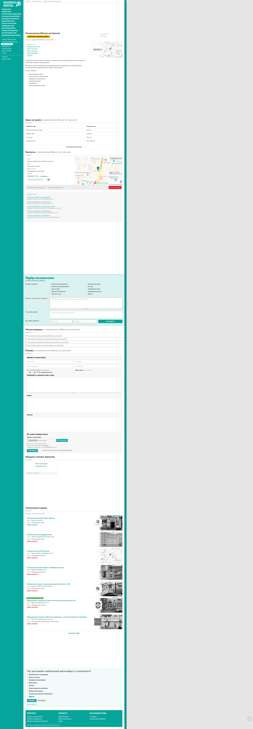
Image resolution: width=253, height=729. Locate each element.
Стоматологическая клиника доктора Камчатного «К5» (49, 584)
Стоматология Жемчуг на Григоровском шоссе (41, 206)
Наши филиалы (32, 53)
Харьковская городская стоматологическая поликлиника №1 (51, 600)
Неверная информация (55, 187)
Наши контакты (32, 51)
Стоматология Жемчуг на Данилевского (39, 211)
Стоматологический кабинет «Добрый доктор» (45, 567)
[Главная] (12, 4)
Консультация (6, 51)
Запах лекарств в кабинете (38, 688)
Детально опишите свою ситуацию (36, 298)
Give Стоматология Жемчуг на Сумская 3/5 (88, 370)
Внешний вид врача (36, 691)
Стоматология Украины (98, 719)
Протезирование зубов (9, 33)
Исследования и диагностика (11, 35)
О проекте (4, 57)
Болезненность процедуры (38, 674)
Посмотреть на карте (116, 158)
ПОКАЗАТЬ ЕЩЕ (73, 633)
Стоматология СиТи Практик (38, 551)
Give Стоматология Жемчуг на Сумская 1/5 (85, 370)
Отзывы (29, 55)
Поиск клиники (7, 44)
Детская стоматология (9, 23)
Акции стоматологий (9, 39)
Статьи (4, 53)
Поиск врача (6, 46)
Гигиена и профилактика (10, 30)
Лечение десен (6, 9)
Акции (60, 721)
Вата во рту (33, 683)
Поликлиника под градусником (39, 534)
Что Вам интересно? (31, 284)
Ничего (31, 685)
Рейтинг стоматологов (34, 719)
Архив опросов (31, 704)
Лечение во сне (56, 294)
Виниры (90, 286)
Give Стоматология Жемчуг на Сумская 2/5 (87, 370)
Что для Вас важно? (31, 312)
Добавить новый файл (34, 437)
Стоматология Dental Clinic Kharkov (41, 518)
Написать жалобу (115, 187)
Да (30, 372)
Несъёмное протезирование (60, 286)
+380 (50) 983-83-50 (40, 466)
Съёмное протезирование (60, 284)
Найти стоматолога (64, 719)
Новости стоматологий (9, 42)
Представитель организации (36, 187)
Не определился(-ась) (45, 372)
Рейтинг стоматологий (34, 716)
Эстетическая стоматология (11, 16)
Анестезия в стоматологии (10, 19)
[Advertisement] (73, 16)
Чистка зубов (56, 289)
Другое (90, 294)
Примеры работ (7, 48)
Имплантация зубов (8, 21)
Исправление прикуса (9, 28)
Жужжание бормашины (37, 680)
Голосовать (32, 700)
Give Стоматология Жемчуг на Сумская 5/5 (92, 370)
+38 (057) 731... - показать (37, 176)
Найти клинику (63, 716)
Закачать (63, 440)
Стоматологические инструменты (41, 694)
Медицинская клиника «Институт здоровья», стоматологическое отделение (57, 617)
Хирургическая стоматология (11, 14)
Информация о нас (33, 46)
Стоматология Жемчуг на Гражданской (39, 197)
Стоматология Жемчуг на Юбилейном (38, 215)
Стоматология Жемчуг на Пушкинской (38, 202)
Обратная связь (6, 59)
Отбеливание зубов (8, 26)
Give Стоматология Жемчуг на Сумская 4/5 (90, 370)
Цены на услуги (32, 49)
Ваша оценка (79, 370)
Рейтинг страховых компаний (37, 721)
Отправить (110, 321)
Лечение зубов (6, 11)
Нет (35, 372)
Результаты (41, 700)
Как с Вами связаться (32, 321)
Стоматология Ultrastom (41, 463)
